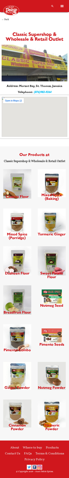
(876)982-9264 (42, 92)
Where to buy (32, 447)
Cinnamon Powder (17, 427)
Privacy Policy (34, 459)
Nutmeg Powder (51, 387)
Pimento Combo (17, 350)
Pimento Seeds (51, 344)
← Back (5, 19)
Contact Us (12, 453)
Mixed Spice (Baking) (52, 197)
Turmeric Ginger (52, 234)
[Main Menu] (62, 6)
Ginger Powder (17, 387)
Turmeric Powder (52, 427)
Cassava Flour (17, 196)
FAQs (28, 453)
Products (52, 447)
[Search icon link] (52, 6)
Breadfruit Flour (17, 312)
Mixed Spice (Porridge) (17, 236)
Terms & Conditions (49, 453)
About (14, 447)
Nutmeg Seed (51, 305)
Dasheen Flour (17, 273)
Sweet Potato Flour (51, 275)
